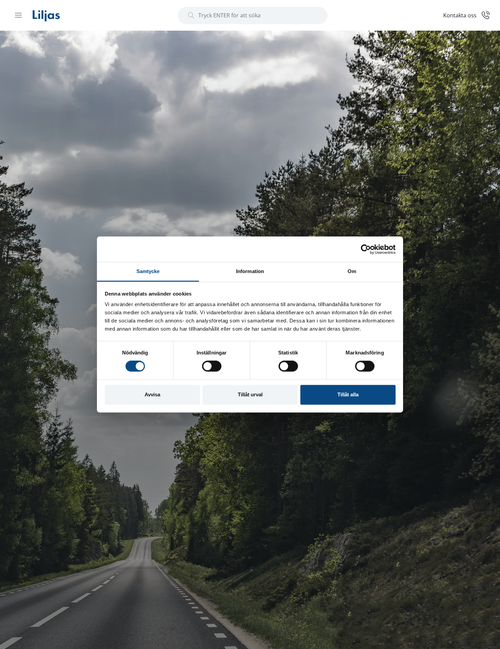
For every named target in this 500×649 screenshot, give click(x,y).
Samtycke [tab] (148, 271)
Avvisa (152, 394)
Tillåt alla (348, 394)
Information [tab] (250, 271)
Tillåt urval (250, 394)
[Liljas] (53, 15)
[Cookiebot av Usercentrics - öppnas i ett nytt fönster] (366, 249)
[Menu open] (18, 15)
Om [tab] (352, 271)
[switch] (211, 366)
